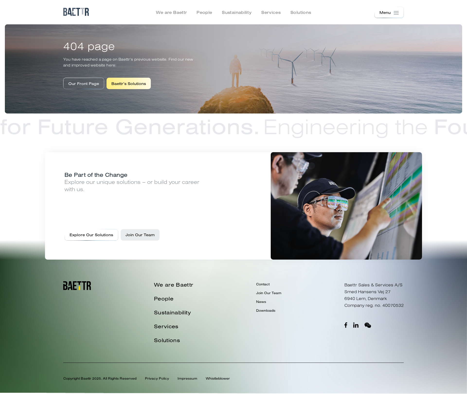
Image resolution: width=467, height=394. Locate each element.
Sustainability (236, 12)
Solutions (300, 12)
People (204, 12)
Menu (385, 12)
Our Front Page (83, 83)
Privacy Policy (157, 378)
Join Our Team (140, 234)
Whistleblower (218, 378)
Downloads (265, 310)
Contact (262, 284)
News (261, 302)
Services (271, 12)
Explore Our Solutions (91, 234)
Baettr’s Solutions (128, 83)
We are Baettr (171, 12)
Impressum (187, 378)
